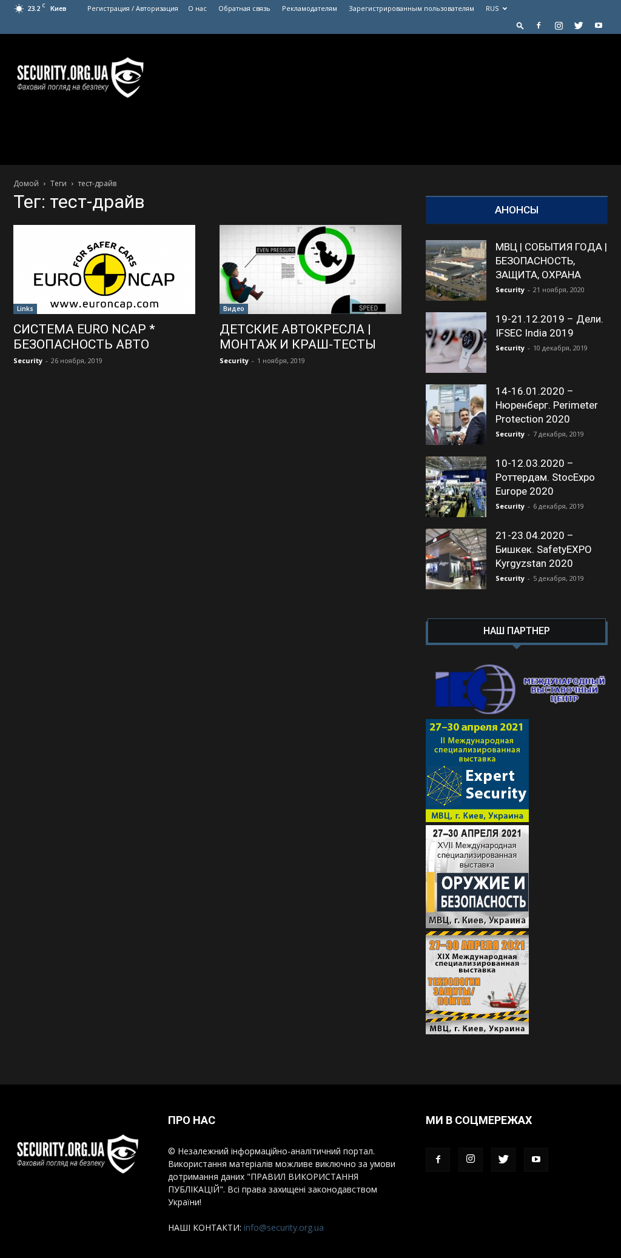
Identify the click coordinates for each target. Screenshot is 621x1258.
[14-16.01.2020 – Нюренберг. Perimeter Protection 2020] (456, 414)
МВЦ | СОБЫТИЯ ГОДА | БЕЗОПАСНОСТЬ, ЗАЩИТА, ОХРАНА (551, 261)
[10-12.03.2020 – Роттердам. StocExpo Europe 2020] (456, 487)
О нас (197, 8)
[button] (520, 25)
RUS (492, 8)
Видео (233, 308)
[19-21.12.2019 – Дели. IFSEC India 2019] (456, 342)
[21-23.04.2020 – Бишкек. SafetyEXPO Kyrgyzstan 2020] (456, 559)
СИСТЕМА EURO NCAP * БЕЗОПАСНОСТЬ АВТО (84, 337)
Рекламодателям (309, 8)
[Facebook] (538, 25)
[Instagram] (558, 25)
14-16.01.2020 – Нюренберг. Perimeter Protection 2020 (546, 405)
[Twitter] (578, 25)
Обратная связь (244, 8)
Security (27, 360)
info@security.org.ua (284, 1227)
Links (25, 308)
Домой (26, 183)
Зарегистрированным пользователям (411, 8)
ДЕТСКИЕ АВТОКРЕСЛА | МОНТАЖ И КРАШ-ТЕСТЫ (298, 337)
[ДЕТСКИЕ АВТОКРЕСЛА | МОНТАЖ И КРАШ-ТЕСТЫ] (310, 269)
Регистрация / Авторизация (132, 8)
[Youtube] (598, 25)
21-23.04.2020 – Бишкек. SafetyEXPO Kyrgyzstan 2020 (543, 549)
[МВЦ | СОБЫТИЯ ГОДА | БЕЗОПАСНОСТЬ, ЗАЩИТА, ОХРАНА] (456, 270)
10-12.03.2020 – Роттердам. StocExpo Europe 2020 (545, 477)
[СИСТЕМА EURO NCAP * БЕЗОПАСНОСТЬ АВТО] (104, 269)
